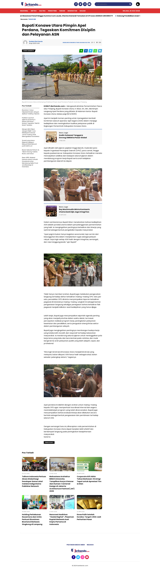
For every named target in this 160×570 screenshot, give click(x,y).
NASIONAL (24, 11)
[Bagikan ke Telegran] (100, 51)
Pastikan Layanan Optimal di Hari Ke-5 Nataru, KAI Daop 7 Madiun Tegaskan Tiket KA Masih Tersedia (30, 121)
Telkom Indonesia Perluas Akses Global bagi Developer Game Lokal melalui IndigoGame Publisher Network (34, 481)
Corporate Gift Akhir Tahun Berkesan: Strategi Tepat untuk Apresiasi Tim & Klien (89, 480)
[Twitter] (80, 4)
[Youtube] (89, 4)
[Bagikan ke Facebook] (86, 51)
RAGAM (82, 11)
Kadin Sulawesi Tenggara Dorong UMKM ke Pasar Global (73, 136)
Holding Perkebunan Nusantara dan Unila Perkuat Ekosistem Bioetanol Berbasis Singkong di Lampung (32, 519)
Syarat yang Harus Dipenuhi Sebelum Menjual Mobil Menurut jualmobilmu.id (29, 143)
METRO (34, 11)
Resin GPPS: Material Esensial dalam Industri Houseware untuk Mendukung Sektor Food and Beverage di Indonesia (30, 162)
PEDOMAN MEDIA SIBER (76, 545)
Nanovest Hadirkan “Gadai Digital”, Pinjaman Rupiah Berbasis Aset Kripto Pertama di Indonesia (61, 519)
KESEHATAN (72, 11)
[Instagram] (84, 4)
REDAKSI (90, 545)
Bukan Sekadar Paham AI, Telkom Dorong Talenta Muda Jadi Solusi (30, 152)
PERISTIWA (52, 11)
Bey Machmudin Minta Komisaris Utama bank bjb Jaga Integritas (74, 210)
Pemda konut (49, 442)
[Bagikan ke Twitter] (90, 51)
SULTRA (42, 11)
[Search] (130, 4)
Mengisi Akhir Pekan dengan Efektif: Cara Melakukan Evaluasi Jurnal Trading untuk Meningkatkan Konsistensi (30, 132)
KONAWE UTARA (74, 42)
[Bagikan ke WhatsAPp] (95, 51)
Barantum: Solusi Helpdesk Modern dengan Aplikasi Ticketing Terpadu (30, 112)
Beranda (24, 19)
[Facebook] (75, 4)
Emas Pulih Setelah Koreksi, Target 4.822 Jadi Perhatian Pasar (89, 517)
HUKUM (62, 11)
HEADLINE (32, 19)
